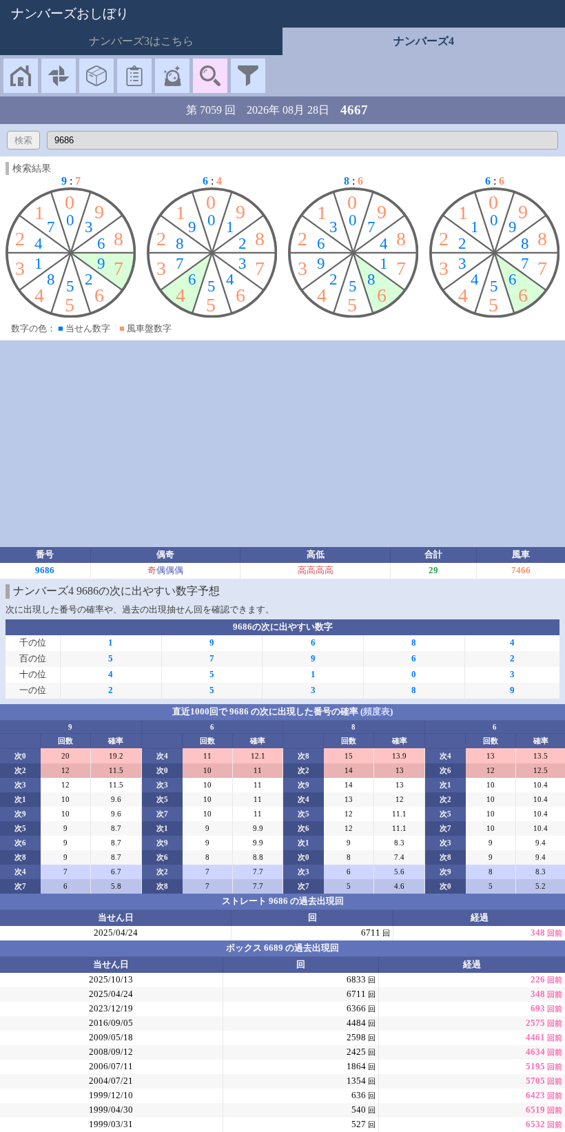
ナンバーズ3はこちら (141, 41)
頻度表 (376, 712)
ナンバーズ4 (423, 41)
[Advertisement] (282, 443)
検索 (23, 140)
